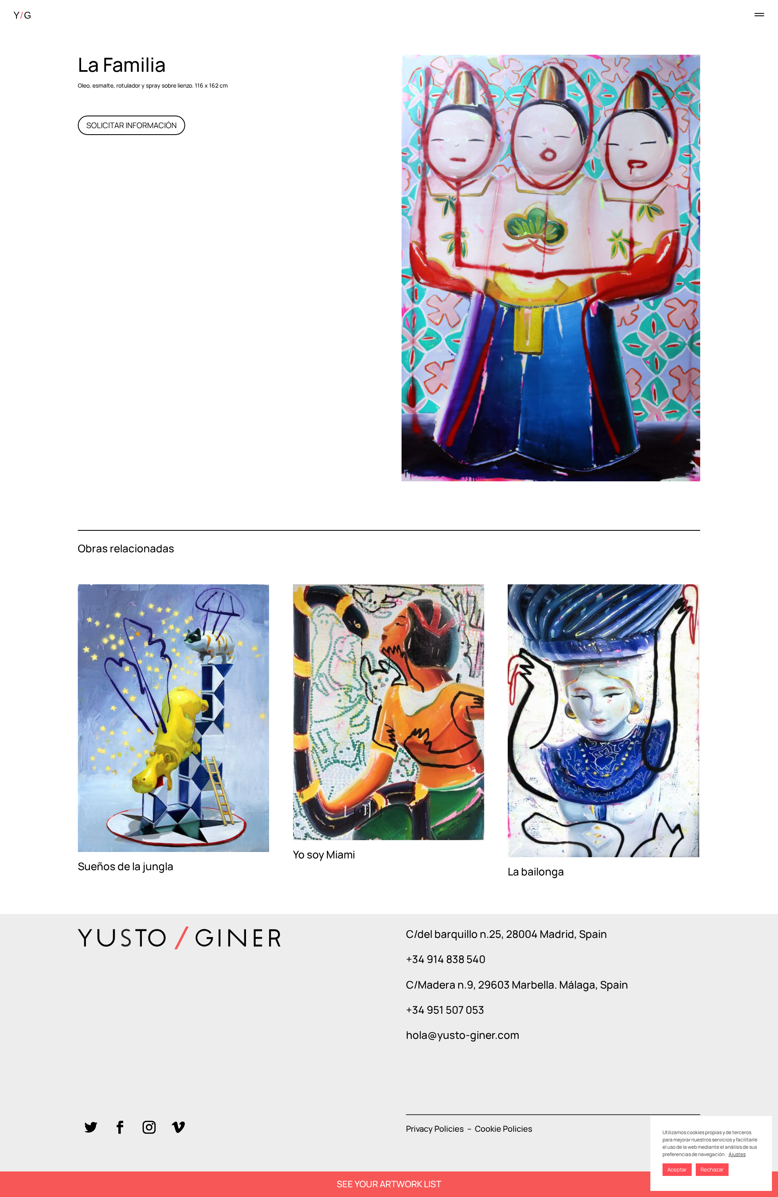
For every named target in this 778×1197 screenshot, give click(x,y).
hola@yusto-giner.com (462, 1035)
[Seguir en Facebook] (120, 1127)
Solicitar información (131, 125)
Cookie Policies (503, 1128)
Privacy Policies (435, 1128)
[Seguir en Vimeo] (178, 1127)
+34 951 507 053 (445, 1009)
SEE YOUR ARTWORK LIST (389, 1184)
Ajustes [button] (737, 1154)
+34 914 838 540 (445, 959)
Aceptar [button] (677, 1169)
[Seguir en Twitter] (91, 1127)
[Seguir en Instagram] (149, 1127)
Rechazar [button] (712, 1169)
